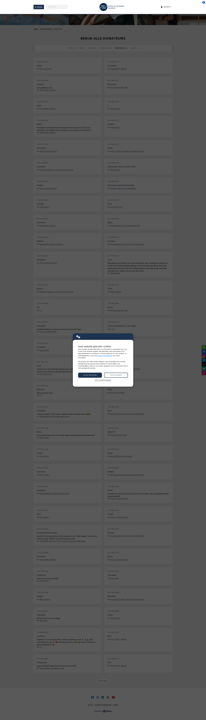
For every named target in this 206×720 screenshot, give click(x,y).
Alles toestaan (90, 375)
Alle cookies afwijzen (103, 380)
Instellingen (116, 375)
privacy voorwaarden (105, 356)
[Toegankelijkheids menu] (203, 2)
